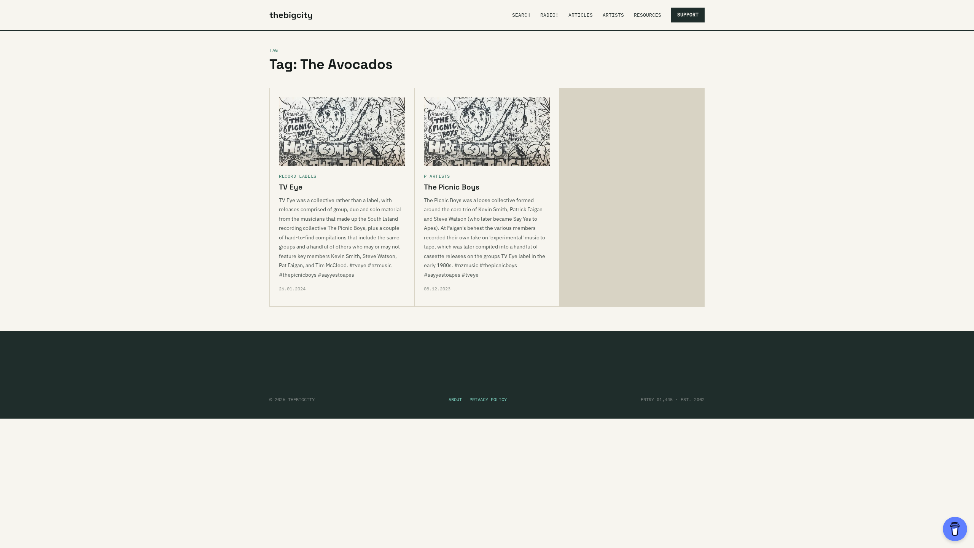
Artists (613, 15)
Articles (580, 15)
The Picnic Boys (451, 187)
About (455, 399)
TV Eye (290, 187)
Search (521, 15)
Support (688, 14)
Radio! (549, 15)
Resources (647, 15)
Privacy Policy (488, 399)
